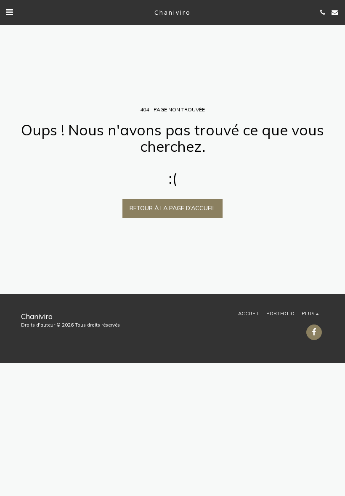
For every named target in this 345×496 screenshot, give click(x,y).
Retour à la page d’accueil (172, 208)
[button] (9, 12)
